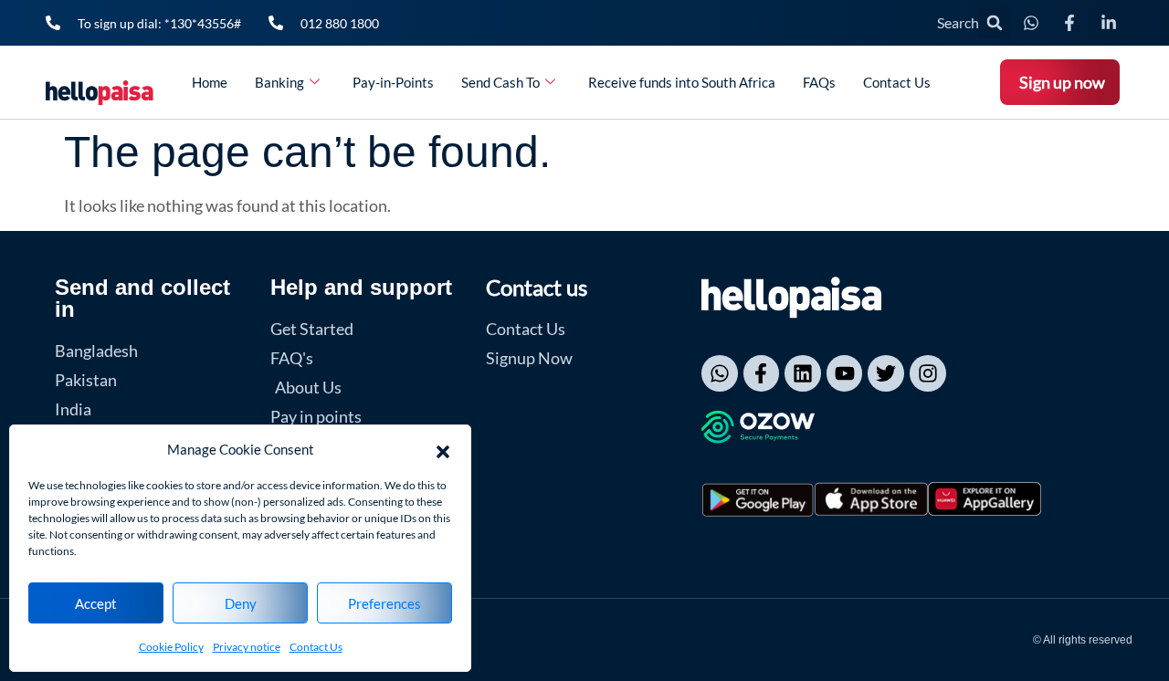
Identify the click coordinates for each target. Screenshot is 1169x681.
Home (209, 82)
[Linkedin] (803, 373)
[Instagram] (928, 373)
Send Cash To (500, 82)
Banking (279, 82)
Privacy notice (246, 647)
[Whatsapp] (719, 373)
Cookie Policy (171, 647)
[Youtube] (845, 373)
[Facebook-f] (761, 373)
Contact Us (316, 647)
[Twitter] (886, 373)
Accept (96, 603)
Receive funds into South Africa (681, 82)
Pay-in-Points (393, 82)
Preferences (384, 603)
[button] (443, 449)
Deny (241, 603)
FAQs (819, 82)
